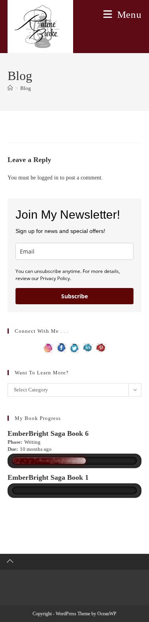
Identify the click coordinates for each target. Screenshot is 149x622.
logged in (47, 178)
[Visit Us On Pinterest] (100, 347)
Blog (25, 88)
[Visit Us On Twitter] (74, 347)
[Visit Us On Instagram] (48, 347)
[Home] (10, 88)
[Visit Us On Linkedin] (87, 347)
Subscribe (74, 296)
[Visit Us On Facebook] (61, 347)
